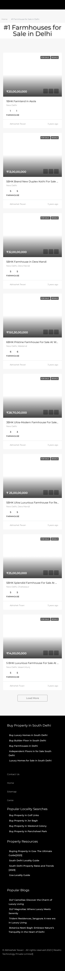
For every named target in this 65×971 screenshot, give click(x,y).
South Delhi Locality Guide (24, 860)
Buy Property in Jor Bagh (23, 820)
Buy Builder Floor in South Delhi (27, 740)
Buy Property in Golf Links (24, 815)
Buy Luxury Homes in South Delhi (28, 735)
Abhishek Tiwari (17, 605)
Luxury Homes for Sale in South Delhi (30, 760)
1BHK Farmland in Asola (21, 101)
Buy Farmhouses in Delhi (23, 745)
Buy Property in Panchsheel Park (28, 831)
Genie (10, 800)
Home (10, 783)
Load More (32, 698)
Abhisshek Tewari (18, 124)
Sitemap (11, 791)
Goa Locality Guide (19, 875)
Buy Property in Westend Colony (28, 826)
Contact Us (13, 774)
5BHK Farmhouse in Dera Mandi (26, 261)
